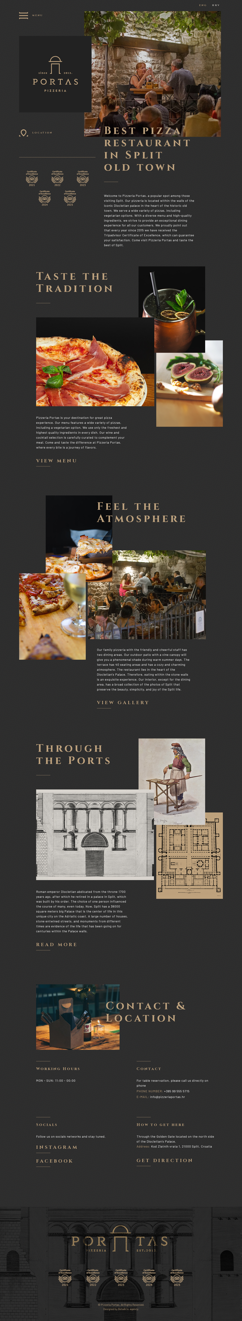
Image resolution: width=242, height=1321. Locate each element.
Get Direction (165, 1161)
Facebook (55, 1161)
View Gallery (123, 703)
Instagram (57, 1148)
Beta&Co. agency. (128, 1309)
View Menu (57, 461)
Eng (203, 5)
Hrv (216, 5)
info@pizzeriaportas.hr (167, 1097)
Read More (57, 945)
